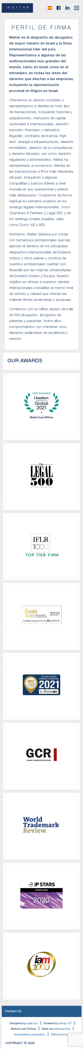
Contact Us (13, 1011)
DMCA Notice (59, 1035)
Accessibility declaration (29, 1035)
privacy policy (61, 1029)
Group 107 (65, 1023)
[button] (50, 8)
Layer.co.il (32, 1023)
